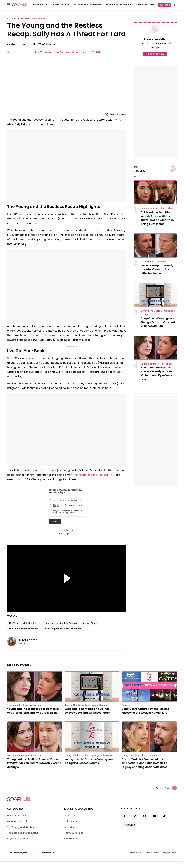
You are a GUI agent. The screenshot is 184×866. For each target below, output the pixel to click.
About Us (69, 815)
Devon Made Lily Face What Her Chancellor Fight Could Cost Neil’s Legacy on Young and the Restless (144, 763)
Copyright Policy (169, 853)
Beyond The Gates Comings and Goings (86, 704)
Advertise (69, 827)
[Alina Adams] (13, 641)
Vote (55, 521)
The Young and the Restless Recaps (62, 628)
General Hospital (60, 4)
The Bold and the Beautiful (118, 4)
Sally (10, 358)
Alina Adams (17, 44)
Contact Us (71, 838)
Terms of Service (151, 853)
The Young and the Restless (86, 4)
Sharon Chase (90, 623)
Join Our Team (72, 821)
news (124, 704)
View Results (67, 530)
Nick (15, 218)
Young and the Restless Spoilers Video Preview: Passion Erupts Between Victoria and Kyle (34, 763)
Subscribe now (155, 54)
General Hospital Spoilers (154, 261)
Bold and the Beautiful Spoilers (157, 208)
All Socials (129, 824)
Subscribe (165, 4)
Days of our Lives (40, 4)
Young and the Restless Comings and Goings (88, 755)
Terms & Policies (73, 833)
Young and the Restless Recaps (60, 623)
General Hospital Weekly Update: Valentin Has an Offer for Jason (157, 269)
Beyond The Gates (144, 4)
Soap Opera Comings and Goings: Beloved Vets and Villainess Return (158, 322)
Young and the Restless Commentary (141, 755)
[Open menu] (8, 4)
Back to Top (163, 788)
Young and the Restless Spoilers (158, 363)
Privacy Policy (135, 853)
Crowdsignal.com (67, 533)
